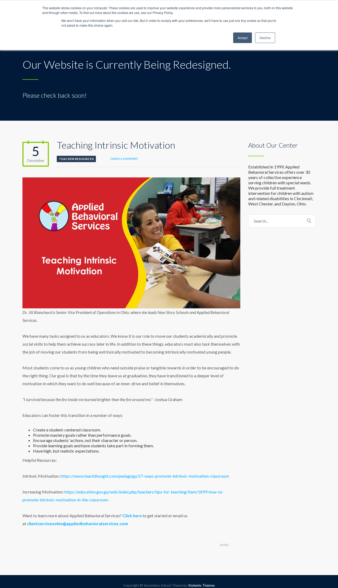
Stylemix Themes (201, 585)
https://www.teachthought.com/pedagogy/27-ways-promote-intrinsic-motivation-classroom (144, 475)
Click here (132, 515)
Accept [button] (242, 37)
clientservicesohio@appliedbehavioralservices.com (77, 523)
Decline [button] (265, 37)
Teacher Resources (76, 159)
